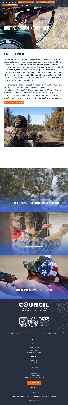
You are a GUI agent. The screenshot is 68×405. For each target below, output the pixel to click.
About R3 (34, 363)
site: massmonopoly (34, 400)
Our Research (34, 365)
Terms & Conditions (34, 375)
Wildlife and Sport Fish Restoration (34, 378)
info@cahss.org (34, 344)
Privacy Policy (34, 367)
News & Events (34, 373)
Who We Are (33, 360)
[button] (30, 5)
